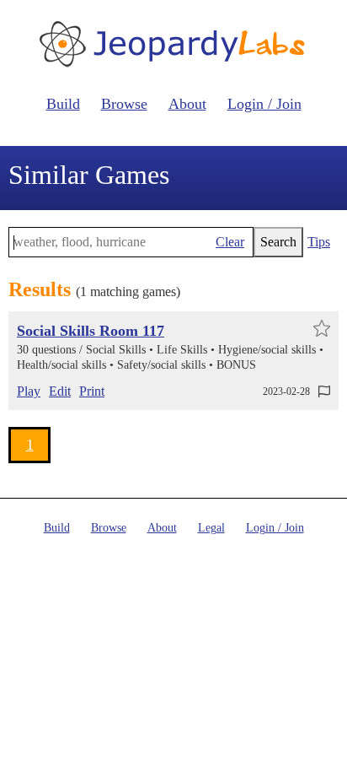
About (187, 103)
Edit (60, 391)
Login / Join (264, 103)
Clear (230, 242)
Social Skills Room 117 (90, 330)
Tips (318, 242)
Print (91, 391)
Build (63, 103)
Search (278, 242)
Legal (211, 527)
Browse (124, 103)
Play (28, 391)
